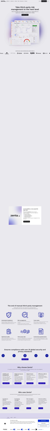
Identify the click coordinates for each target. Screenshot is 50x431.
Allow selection (43, 423)
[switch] (22, 429)
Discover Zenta (26, 221)
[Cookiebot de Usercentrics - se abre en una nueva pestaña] (5, 429)
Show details (40, 429)
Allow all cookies (43, 420)
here (31, 423)
